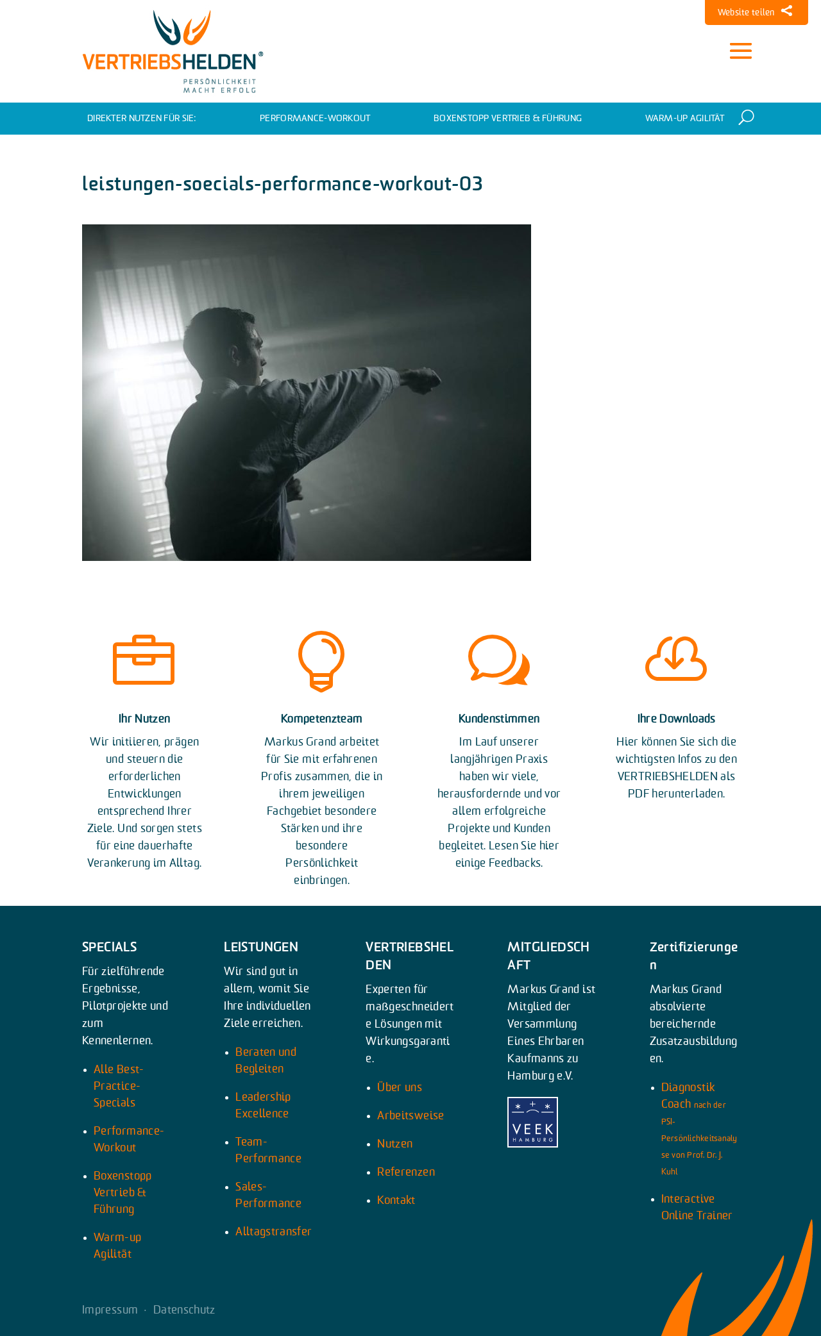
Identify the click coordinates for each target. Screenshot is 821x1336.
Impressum (110, 1310)
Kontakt (396, 1201)
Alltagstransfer (273, 1232)
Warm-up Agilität (684, 118)
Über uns (399, 1088)
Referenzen (406, 1172)
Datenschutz (184, 1310)
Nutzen (394, 1144)
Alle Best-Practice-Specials (119, 1086)
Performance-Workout (315, 118)
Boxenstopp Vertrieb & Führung (508, 118)
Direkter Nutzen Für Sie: (142, 118)
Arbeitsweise (410, 1116)
